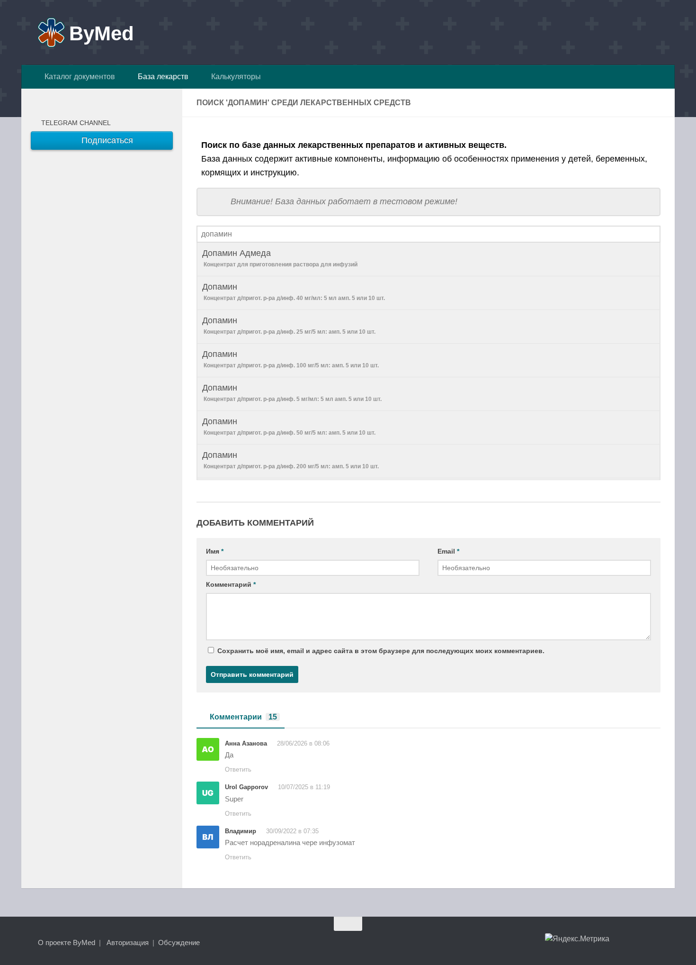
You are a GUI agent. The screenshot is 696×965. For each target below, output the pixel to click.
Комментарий (231, 584)
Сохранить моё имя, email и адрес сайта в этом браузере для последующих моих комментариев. (380, 651)
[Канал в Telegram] (636, 942)
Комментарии (243, 717)
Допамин (293, 291)
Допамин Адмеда (279, 258)
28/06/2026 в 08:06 (303, 743)
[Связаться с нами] (653, 942)
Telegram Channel (74, 123)
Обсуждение (179, 942)
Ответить (238, 769)
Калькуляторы (234, 77)
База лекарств (161, 77)
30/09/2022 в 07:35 (292, 831)
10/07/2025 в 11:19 (304, 787)
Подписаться (106, 140)
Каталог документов (78, 77)
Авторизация (128, 942)
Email (448, 551)
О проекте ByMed (66, 942)
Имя (214, 551)
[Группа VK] (619, 942)
